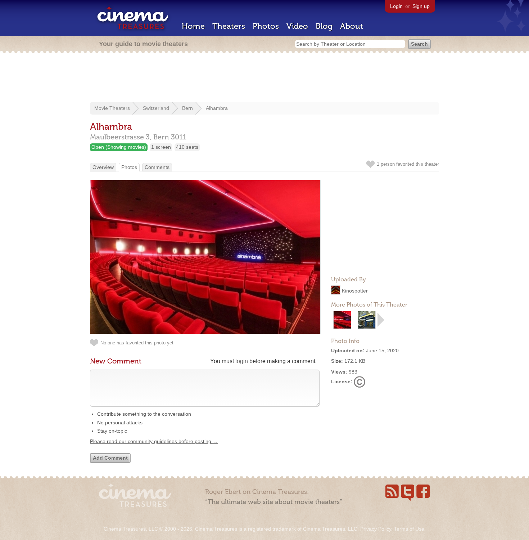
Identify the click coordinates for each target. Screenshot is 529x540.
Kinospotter (355, 291)
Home (193, 26)
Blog (324, 26)
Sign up (421, 6)
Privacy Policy (375, 529)
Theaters (228, 26)
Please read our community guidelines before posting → (154, 441)
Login (396, 6)
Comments (157, 167)
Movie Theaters (112, 108)
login (241, 361)
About (351, 26)
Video (297, 26)
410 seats (187, 147)
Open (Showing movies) (118, 147)
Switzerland (156, 108)
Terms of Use (409, 529)
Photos (266, 26)
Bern (187, 108)
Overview (103, 167)
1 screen (161, 147)
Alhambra (217, 108)
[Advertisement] (264, 78)
